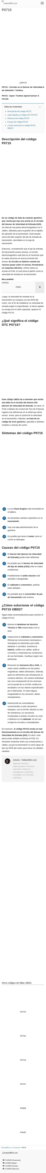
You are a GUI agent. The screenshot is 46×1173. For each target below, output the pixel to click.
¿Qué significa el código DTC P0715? (22, 115)
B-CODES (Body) (10, 1163)
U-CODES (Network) (11, 1169)
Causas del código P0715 (17, 122)
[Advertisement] (23, 46)
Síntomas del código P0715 (18, 118)
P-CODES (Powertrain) (12, 1160)
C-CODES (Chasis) (11, 1166)
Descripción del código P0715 (19, 111)
